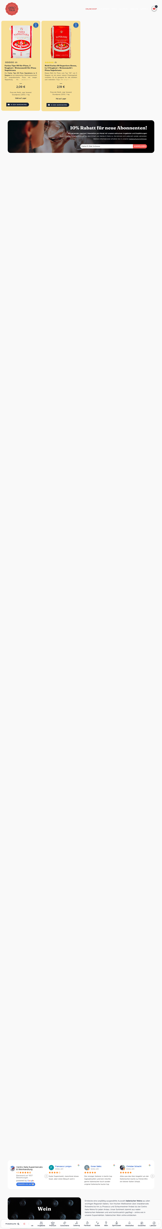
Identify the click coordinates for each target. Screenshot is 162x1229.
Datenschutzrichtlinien (138, 141)
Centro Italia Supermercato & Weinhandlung (29, 1170)
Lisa (92, 1169)
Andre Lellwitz (132, 1169)
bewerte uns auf (25, 1186)
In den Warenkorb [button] (24, 107)
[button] (157, 1223)
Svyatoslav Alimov (63, 1169)
